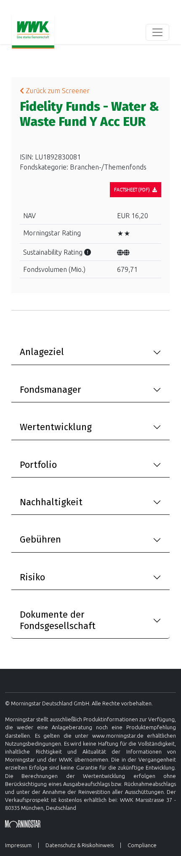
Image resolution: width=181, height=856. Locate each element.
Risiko (32, 577)
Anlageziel (42, 352)
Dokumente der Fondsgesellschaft (58, 620)
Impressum (18, 845)
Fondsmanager (50, 389)
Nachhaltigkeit (51, 502)
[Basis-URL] (33, 32)
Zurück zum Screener (57, 90)
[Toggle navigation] (157, 32)
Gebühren (40, 539)
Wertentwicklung (56, 427)
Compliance (142, 845)
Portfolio (38, 464)
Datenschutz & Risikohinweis (79, 845)
